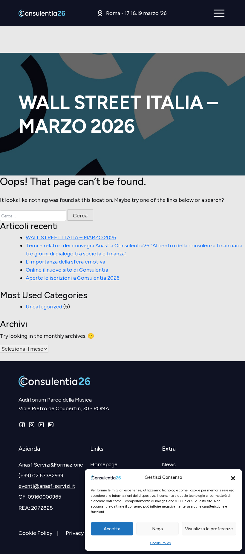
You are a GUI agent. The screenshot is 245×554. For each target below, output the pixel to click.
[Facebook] (23, 426)
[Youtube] (41, 426)
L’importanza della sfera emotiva (65, 261)
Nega (157, 529)
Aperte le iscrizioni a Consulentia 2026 (73, 278)
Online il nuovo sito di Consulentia (67, 270)
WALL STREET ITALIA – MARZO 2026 (71, 237)
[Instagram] (31, 426)
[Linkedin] (50, 426)
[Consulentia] (42, 13)
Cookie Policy (160, 543)
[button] (233, 478)
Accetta (112, 529)
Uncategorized (44, 306)
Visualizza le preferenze (209, 529)
